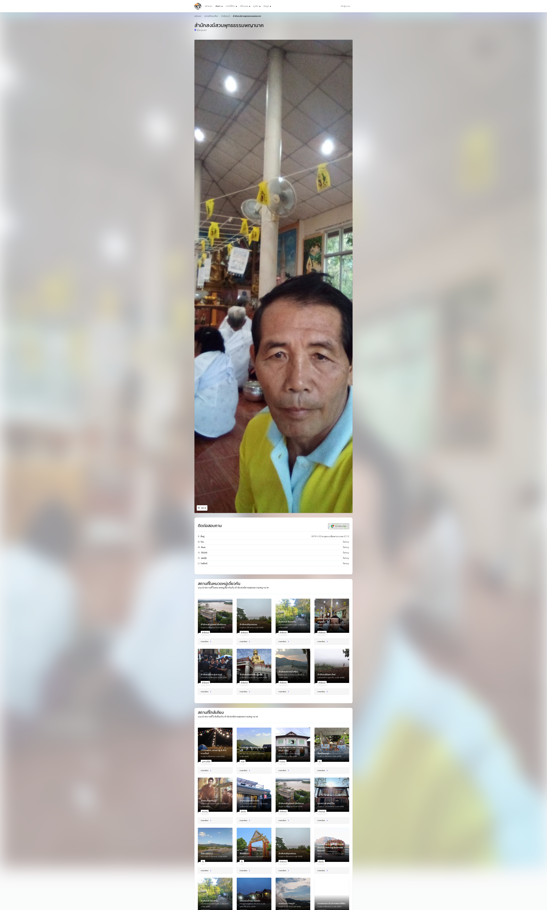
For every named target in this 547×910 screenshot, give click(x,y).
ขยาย (203, 508)
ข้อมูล (266, 6)
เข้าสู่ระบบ (345, 6)
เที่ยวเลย (244, 6)
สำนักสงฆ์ (225, 16)
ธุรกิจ (255, 6)
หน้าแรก (208, 6)
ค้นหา (219, 6)
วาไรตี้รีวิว (230, 6)
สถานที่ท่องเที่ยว (211, 16)
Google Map (340, 526)
